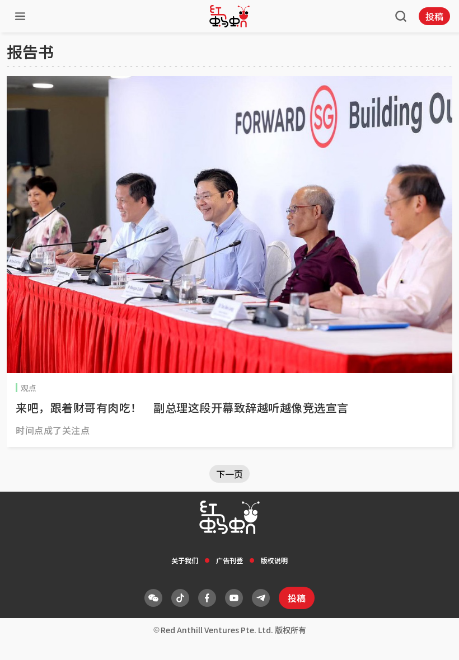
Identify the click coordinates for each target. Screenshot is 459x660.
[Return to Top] (433, 640)
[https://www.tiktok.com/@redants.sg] (180, 598)
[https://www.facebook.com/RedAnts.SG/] (207, 598)
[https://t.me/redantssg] (261, 598)
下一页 (229, 473)
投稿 (434, 16)
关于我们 (184, 560)
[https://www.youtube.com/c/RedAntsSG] (234, 598)
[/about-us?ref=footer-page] (153, 598)
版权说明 (274, 560)
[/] (229, 16)
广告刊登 (229, 560)
